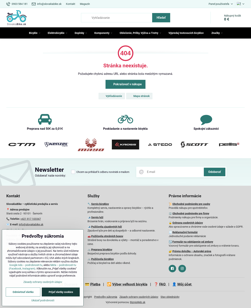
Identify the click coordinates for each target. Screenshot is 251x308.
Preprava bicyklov (101, 249)
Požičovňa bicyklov (102, 259)
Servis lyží (97, 217)
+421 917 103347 (30, 218)
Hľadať (161, 17)
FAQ (162, 284)
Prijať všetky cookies (61, 292)
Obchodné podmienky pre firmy (190, 213)
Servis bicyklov (100, 203)
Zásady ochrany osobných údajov (138, 296)
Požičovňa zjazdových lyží (106, 226)
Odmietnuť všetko (23, 292)
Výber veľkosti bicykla (129, 284)
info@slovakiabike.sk (31, 224)
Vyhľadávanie (113, 96)
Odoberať (214, 172)
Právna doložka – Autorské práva (191, 251)
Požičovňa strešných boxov (107, 236)
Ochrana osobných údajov (187, 222)
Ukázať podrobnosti (42, 300)
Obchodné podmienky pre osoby (191, 203)
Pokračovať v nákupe (127, 84)
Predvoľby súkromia (105, 296)
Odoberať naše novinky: (50, 175)
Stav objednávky (170, 296)
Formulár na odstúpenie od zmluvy (192, 241)
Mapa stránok (141, 96)
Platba (95, 284)
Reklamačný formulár (185, 232)
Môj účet (184, 284)
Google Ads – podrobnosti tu (25, 265)
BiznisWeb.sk (137, 302)
